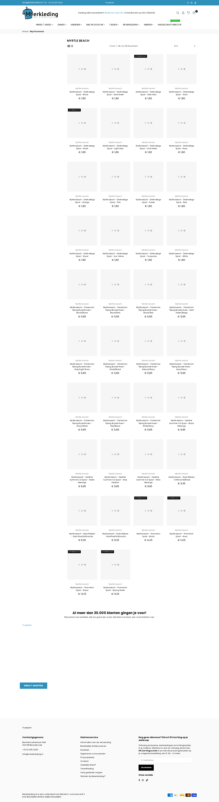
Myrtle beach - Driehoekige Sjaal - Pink (115, 201)
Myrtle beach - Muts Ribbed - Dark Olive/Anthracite (82, 535)
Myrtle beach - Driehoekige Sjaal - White (181, 254)
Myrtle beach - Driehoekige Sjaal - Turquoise (148, 254)
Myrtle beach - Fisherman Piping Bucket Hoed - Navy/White (82, 423)
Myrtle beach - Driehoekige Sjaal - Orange (82, 201)
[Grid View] (68, 46)
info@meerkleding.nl (32, 754)
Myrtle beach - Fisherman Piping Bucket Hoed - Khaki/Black (115, 367)
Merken (148, 24)
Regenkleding (130, 24)
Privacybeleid (87, 757)
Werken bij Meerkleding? (92, 776)
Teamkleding (87, 768)
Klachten (84, 750)
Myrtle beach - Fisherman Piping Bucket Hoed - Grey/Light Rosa (82, 367)
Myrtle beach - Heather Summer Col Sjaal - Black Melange (181, 423)
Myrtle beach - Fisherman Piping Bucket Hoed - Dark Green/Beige (182, 310)
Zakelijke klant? (88, 764)
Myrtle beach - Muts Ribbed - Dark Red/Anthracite (115, 535)
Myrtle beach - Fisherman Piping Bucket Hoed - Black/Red (148, 310)
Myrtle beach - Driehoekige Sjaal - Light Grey (115, 147)
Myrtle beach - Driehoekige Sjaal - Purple (148, 201)
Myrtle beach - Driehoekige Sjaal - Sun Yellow (115, 254)
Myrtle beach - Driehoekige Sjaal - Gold (181, 93)
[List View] (72, 46)
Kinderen (75, 24)
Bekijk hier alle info (114, 12)
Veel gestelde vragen (91, 772)
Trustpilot (109, 2)
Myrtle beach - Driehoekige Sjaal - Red (181, 201)
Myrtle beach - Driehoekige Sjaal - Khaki (82, 147)
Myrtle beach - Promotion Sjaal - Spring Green (115, 588)
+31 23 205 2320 (30, 749)
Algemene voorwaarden (92, 753)
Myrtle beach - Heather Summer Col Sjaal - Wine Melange (148, 480)
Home (25, 31)
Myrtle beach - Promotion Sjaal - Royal (82, 588)
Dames (61, 24)
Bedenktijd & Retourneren (93, 746)
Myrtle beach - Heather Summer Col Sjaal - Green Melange (82, 480)
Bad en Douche (94, 24)
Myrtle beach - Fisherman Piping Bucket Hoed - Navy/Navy (182, 367)
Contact (84, 761)
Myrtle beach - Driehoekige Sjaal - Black (82, 93)
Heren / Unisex (44, 24)
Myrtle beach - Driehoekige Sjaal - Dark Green (115, 93)
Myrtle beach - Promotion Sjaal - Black (148, 535)
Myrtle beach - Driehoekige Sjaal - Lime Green (148, 147)
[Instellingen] (183, 13)
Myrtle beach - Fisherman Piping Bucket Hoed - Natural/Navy (148, 367)
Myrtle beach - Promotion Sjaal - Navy (181, 535)
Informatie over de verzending (95, 742)
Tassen (113, 24)
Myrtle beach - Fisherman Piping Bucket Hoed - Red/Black (115, 423)
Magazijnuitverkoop (169, 23)
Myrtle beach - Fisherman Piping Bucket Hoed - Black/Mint (115, 310)
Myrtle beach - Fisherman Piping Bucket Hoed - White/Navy (148, 423)
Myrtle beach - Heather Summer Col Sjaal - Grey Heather (115, 480)
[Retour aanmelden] (188, 13)
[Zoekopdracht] (178, 13)
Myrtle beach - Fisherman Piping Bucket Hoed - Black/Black (82, 310)
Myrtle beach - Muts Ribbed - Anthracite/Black (181, 478)
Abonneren (146, 767)
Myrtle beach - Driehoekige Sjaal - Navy (181, 147)
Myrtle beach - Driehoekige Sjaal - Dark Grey (148, 93)
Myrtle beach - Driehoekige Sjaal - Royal (82, 254)
